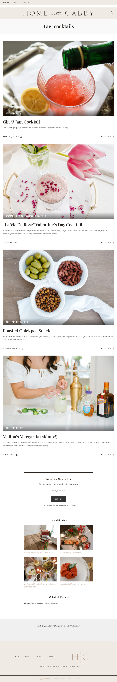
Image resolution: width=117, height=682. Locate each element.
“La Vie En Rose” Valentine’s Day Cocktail (42, 224)
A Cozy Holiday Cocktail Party (71, 552)
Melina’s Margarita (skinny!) (30, 436)
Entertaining (11, 216)
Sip (21, 113)
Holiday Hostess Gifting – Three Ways (38, 552)
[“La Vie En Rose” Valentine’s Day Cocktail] (58, 181)
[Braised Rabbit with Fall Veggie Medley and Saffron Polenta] (40, 569)
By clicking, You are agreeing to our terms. (60, 505)
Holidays (38, 216)
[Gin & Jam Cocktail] (58, 78)
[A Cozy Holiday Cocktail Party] (76, 537)
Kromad (76, 679)
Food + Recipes (12, 113)
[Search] (111, 13)
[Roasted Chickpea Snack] (58, 287)
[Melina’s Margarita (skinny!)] (58, 393)
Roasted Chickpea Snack (26, 330)
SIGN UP (58, 499)
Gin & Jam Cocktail (21, 122)
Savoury (24, 322)
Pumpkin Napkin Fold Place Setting (73, 584)
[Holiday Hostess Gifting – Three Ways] (40, 537)
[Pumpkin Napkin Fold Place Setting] (76, 569)
